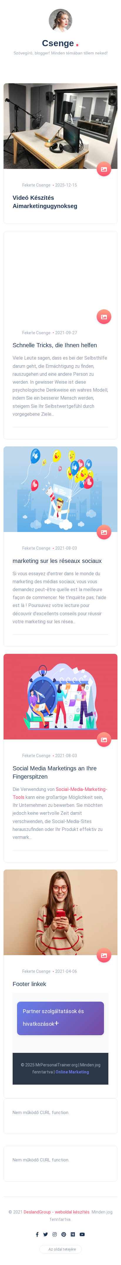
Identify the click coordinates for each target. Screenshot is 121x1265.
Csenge (60, 41)
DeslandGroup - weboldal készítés (57, 1212)
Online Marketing (72, 1072)
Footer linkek (29, 984)
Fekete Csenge (36, 185)
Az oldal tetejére (62, 1249)
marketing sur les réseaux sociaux (57, 561)
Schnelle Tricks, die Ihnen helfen (55, 345)
